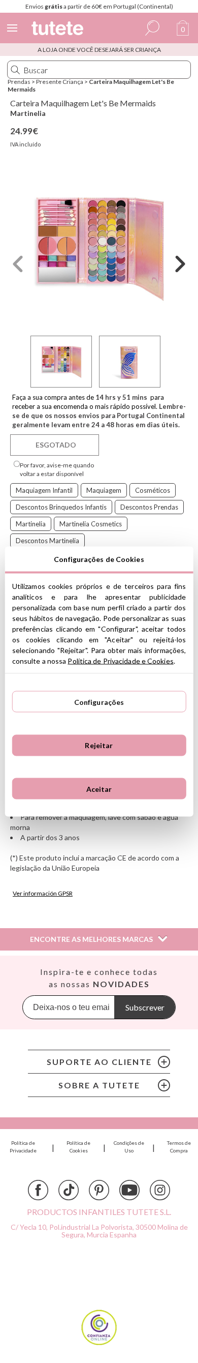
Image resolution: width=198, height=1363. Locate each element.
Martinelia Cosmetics (90, 524)
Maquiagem (103, 490)
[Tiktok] (68, 1190)
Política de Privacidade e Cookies (120, 661)
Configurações (99, 701)
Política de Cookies (78, 1146)
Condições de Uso (129, 1146)
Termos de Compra (179, 1146)
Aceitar (99, 788)
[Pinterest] (99, 1190)
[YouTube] (129, 1190)
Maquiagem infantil (44, 490)
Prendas (19, 81)
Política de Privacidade (23, 1146)
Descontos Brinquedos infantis (61, 507)
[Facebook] (38, 1190)
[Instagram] (160, 1190)
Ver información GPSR (43, 893)
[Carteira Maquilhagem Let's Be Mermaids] (99, 248)
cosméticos (152, 490)
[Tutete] (58, 29)
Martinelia (28, 113)
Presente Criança (59, 81)
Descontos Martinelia (47, 541)
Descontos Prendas (149, 507)
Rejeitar (99, 745)
